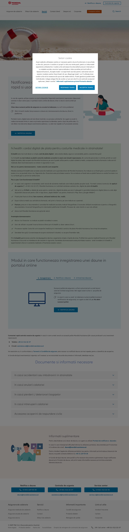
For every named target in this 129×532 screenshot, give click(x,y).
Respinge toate (68, 88)
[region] (65, 73)
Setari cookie (41, 88)
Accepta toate (86, 88)
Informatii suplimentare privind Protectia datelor (74, 81)
